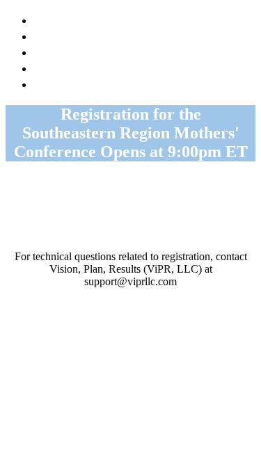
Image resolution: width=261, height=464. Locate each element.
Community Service (89, 67)
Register (59, 83)
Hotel (50, 51)
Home (51, 19)
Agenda (56, 35)
